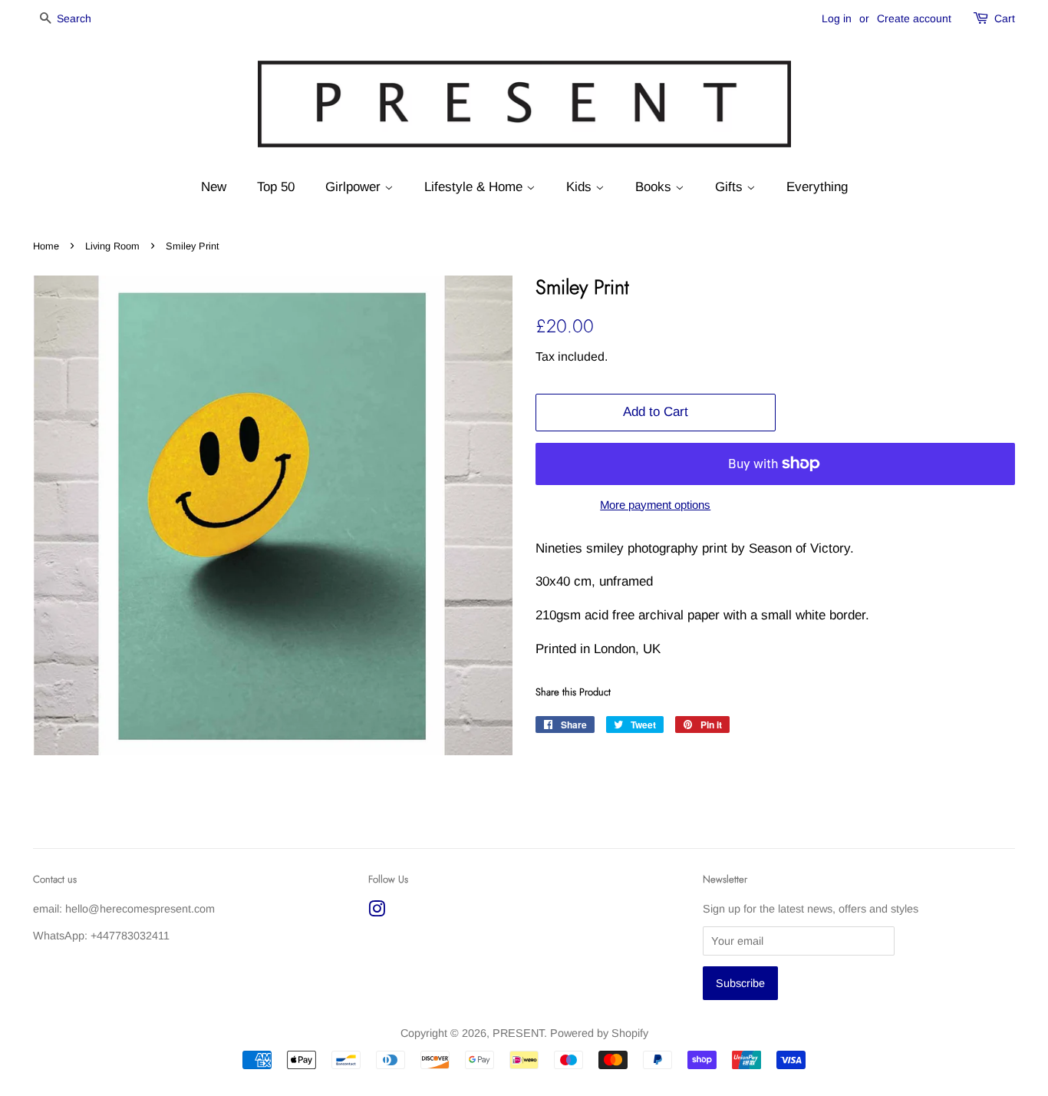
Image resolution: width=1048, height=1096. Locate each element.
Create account (914, 18)
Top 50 (276, 187)
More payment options (655, 504)
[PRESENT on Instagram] (376, 912)
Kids (580, 187)
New (213, 187)
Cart (1004, 18)
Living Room (112, 246)
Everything (817, 187)
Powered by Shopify (599, 1033)
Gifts (730, 187)
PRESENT (518, 1033)
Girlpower (354, 187)
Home (46, 246)
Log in (837, 18)
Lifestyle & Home (475, 187)
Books (655, 187)
